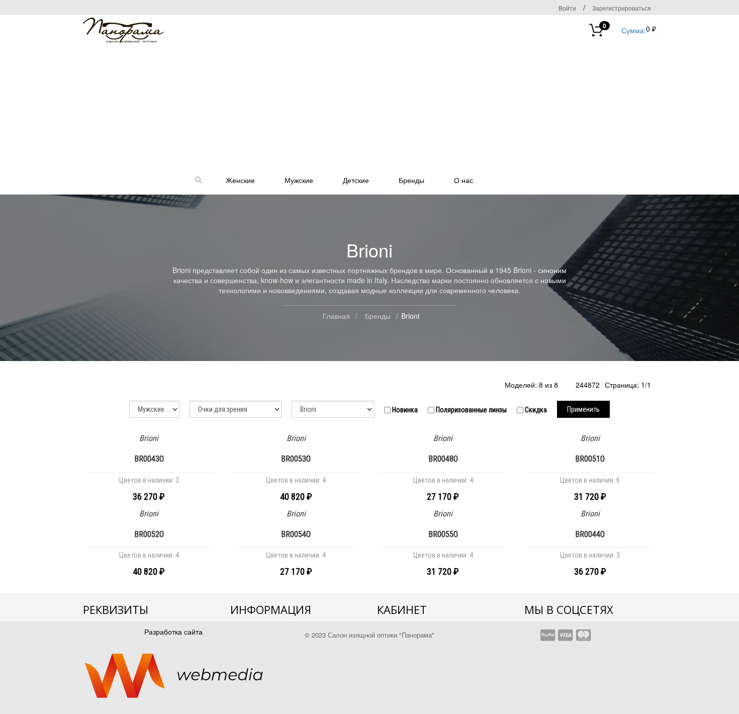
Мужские (299, 180)
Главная (336, 316)
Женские (240, 180)
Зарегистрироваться (621, 8)
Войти (567, 8)
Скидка (535, 410)
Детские (356, 180)
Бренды (411, 180)
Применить (583, 409)
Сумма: (624, 29)
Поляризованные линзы (470, 410)
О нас (463, 180)
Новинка (404, 410)
